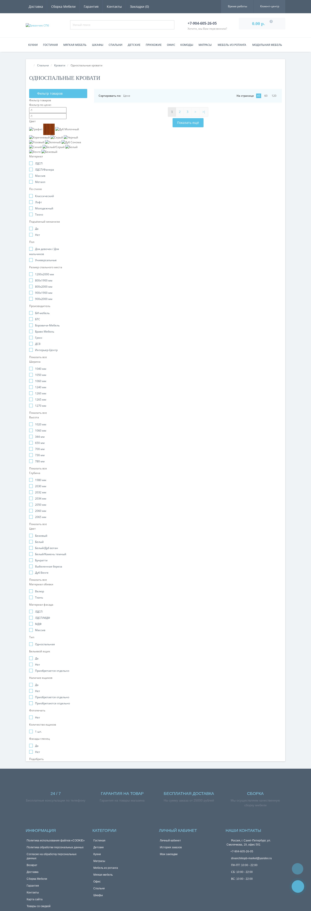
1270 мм (40, 406)
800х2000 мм (43, 287)
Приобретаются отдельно (52, 703)
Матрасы (205, 45)
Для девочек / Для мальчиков (44, 251)
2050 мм (40, 505)
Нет (37, 235)
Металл (40, 182)
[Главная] (30, 65)
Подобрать (36, 759)
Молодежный (44, 208)
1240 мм (40, 387)
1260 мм (40, 393)
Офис (171, 45)
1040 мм (40, 369)
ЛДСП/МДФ (42, 618)
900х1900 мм (43, 293)
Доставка (36, 6)
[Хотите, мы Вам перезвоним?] (297, 886)
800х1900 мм (43, 280)
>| (203, 112)
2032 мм (40, 492)
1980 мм (40, 480)
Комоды (186, 45)
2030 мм (40, 486)
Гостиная (50, 45)
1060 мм (40, 381)
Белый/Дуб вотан (46, 548)
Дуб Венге (41, 573)
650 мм (40, 443)
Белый (39, 542)
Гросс (38, 338)
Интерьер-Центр (46, 350)
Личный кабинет (170, 840)
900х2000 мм (43, 299)
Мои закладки (169, 854)
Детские (134, 45)
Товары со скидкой (39, 906)
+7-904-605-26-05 (241, 851)
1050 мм (40, 375)
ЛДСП (39, 163)
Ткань (39, 597)
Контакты (114, 6)
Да (36, 229)
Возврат (32, 865)
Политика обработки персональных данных (55, 847)
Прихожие (154, 45)
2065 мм (40, 517)
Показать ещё (188, 122)
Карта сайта (35, 899)
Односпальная (45, 644)
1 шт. (38, 732)
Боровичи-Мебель (47, 325)
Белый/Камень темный (50, 554)
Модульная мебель (267, 45)
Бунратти (41, 560)
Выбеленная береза (48, 566)
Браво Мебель (44, 331)
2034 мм (40, 498)
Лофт (38, 202)
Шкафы (97, 45)
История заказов (171, 847)
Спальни (115, 45)
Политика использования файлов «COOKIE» (56, 840)
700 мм (40, 449)
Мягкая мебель (75, 45)
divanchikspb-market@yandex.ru (251, 858)
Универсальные (46, 260)
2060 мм (40, 511)
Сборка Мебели (63, 6)
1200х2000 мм (44, 274)
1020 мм (40, 424)
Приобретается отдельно (52, 671)
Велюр (39, 591)
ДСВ (38, 344)
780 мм (40, 461)
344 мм (40, 437)
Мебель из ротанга (232, 45)
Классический (44, 196)
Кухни (33, 45)
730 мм (40, 455)
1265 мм (40, 399)
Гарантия (91, 6)
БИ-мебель (42, 313)
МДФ (38, 624)
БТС (37, 319)
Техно (39, 214)
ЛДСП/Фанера (44, 170)
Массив (40, 176)
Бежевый (41, 536)
